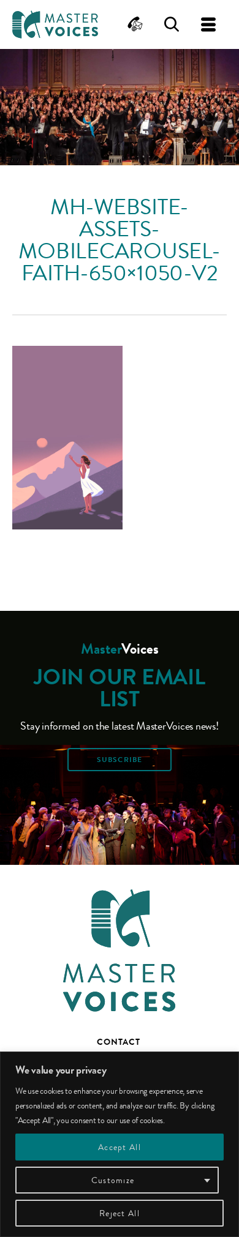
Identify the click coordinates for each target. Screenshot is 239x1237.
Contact (118, 1042)
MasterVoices (55, 24)
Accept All (119, 1147)
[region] (119, 1144)
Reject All (119, 1213)
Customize (112, 1180)
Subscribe (119, 759)
